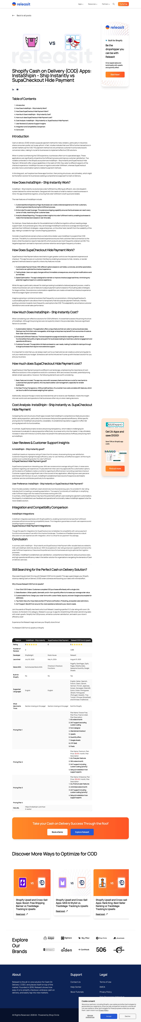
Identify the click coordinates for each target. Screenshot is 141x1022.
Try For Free (123, 4)
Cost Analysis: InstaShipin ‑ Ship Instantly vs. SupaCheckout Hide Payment (42, 120)
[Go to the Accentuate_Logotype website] (119, 938)
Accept (108, 1016)
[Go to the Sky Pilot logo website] (84, 938)
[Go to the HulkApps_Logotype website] (49, 949)
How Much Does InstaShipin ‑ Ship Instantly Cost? (33, 114)
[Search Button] (114, 4)
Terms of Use (105, 982)
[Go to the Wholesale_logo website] (49, 938)
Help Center (75, 987)
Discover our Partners (107, 13)
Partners (105, 4)
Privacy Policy (103, 1010)
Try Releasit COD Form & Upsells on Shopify (28, 628)
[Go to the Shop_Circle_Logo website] (101, 938)
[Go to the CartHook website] (84, 949)
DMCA (102, 987)
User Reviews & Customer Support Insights (31, 124)
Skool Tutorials (77, 992)
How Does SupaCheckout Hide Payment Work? (32, 111)
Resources (92, 4)
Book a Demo (57, 832)
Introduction (20, 105)
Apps (80, 4)
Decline (127, 1016)
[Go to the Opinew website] (66, 938)
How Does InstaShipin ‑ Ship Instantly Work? (31, 108)
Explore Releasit (82, 832)
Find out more (115, 468)
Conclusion (20, 130)
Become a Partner (106, 9)
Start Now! (115, 74)
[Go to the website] (66, 950)
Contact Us (75, 982)
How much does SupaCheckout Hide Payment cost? (34, 117)
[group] (32, 894)
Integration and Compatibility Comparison (30, 127)
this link (53, 354)
